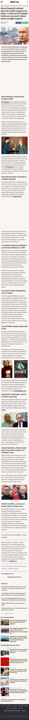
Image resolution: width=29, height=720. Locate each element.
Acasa (2, 5)
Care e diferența (8, 705)
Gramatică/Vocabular (23, 705)
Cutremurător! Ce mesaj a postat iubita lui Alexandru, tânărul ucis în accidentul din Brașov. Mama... (19, 691)
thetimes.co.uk (9, 574)
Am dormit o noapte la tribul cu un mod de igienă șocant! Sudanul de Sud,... (13, 700)
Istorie (2, 705)
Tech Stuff (20, 708)
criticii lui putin (7, 613)
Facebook (18, 22)
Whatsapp (25, 22)
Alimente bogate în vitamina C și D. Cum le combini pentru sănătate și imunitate (19, 681)
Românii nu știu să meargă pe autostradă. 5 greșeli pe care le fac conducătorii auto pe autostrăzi (18, 639)
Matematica (14, 708)
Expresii (8, 708)
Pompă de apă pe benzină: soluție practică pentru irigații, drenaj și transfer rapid (18, 671)
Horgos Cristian (4, 22)
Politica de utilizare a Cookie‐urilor (12, 710)
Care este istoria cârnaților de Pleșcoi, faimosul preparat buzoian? (18, 622)
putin (12, 613)
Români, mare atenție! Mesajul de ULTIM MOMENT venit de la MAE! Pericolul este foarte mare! (18, 661)
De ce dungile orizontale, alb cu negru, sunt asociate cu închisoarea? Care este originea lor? (19, 631)
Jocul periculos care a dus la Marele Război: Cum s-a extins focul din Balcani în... (19, 651)
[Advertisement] (14, 79)
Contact (23, 710)
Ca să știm (6, 5)
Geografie (15, 705)
